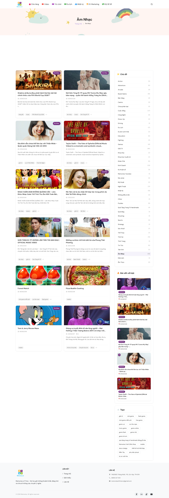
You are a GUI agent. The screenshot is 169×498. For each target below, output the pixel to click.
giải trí (20, 163)
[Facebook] (136, 494)
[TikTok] (146, 494)
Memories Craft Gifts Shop (127, 444)
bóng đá (21, 114)
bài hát (69, 259)
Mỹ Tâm (83, 211)
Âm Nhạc (56, 73)
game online (135, 428)
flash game (45, 299)
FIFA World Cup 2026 (38, 114)
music (27, 114)
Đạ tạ (92, 347)
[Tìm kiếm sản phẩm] (151, 4)
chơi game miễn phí (24, 299)
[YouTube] (151, 494)
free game (139, 420)
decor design (123, 448)
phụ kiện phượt (134, 452)
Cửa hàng (35, 4)
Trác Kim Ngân (41, 163)
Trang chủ (78, 24)
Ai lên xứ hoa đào (71, 347)
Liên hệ (66, 482)
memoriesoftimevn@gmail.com (121, 481)
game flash (122, 432)
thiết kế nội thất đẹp (138, 448)
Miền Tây (122, 452)
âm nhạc (69, 114)
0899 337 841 (115, 478)
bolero (28, 211)
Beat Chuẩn (77, 259)
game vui (122, 424)
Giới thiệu (67, 478)
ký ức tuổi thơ (123, 456)
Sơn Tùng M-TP (85, 114)
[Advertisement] (84, 50)
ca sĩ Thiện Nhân (29, 163)
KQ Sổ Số (108, 4)
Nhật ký (80, 4)
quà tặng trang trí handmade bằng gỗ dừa (132, 440)
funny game (123, 428)
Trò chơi (57, 4)
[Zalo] (141, 494)
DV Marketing (93, 4)
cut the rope (35, 299)
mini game (130, 416)
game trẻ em (123, 436)
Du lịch (69, 4)
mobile (69, 299)
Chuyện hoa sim (83, 347)
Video (46, 4)
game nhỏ (133, 432)
